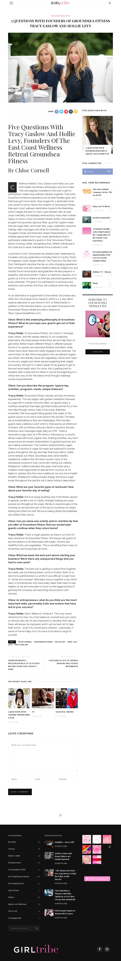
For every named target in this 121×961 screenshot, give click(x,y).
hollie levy (60, 642)
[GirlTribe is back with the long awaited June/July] (97, 869)
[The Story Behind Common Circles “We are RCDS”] (86, 191)
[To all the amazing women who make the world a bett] (86, 839)
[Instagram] (107, 949)
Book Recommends (101, 218)
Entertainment (24, 863)
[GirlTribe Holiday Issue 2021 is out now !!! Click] (107, 859)
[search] (110, 3)
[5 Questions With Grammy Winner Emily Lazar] (19, 698)
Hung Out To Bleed (101, 206)
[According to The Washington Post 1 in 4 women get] (107, 839)
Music (95, 283)
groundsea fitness (43, 642)
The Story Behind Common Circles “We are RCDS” (102, 192)
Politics (24, 897)
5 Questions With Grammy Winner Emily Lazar (19, 715)
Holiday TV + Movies (102, 272)
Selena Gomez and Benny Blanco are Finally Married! (63, 856)
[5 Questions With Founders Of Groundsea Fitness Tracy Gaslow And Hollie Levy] (60, 67)
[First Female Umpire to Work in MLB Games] (49, 912)
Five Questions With (60, 16)
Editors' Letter (24, 856)
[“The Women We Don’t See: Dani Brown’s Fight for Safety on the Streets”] (49, 872)
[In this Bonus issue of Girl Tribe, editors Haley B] (97, 859)
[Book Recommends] (86, 219)
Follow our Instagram (98, 879)
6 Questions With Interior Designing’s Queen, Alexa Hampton (97, 151)
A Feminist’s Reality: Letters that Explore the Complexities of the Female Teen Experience (101, 235)
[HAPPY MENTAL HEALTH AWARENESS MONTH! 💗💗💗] (97, 849)
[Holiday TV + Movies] (86, 273)
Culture (24, 849)
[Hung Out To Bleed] (86, 208)
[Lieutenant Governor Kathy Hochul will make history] (86, 869)
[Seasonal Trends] (67, 698)
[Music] (86, 285)
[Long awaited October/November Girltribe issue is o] (97, 839)
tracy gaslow (21, 645)
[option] (97, 137)
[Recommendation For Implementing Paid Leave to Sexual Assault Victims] (86, 253)
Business (24, 842)
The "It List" (24, 911)
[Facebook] (100, 949)
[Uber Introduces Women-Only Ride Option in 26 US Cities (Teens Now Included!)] (49, 892)
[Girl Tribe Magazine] (36, 949)
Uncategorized (24, 918)
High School (24, 890)
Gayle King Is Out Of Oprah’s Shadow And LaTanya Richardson (63, 663)
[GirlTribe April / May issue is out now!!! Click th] (107, 869)
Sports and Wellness (24, 904)
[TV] (43, 698)
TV (33, 712)
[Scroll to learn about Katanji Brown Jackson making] (107, 849)
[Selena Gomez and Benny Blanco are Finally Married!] (49, 855)
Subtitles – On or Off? (64, 842)
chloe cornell (25, 642)
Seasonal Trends (65, 712)
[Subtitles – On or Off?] (49, 844)
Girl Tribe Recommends (24, 876)
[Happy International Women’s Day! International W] (86, 859)
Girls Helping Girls (24, 883)
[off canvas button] (11, 3)
